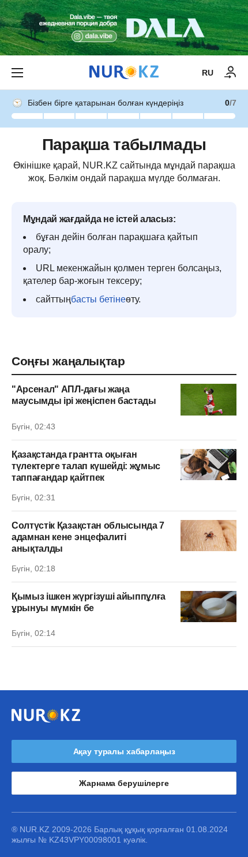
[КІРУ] (230, 72)
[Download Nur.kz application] (124, 27)
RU (207, 72)
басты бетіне (98, 299)
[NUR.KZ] (124, 72)
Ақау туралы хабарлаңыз (124, 751)
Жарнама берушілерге (123, 783)
